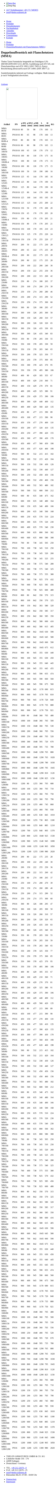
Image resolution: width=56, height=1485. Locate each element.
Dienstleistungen (13, 26)
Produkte (10, 23)
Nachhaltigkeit (12, 28)
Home (8, 21)
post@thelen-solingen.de (16, 1472)
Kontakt (9, 38)
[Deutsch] (11, 3)
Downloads (11, 33)
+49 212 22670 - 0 (19, 1468)
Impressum (10, 1482)
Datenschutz (11, 1479)
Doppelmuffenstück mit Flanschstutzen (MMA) (25, 47)
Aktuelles (10, 31)
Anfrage (4, 84)
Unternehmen (11, 35)
